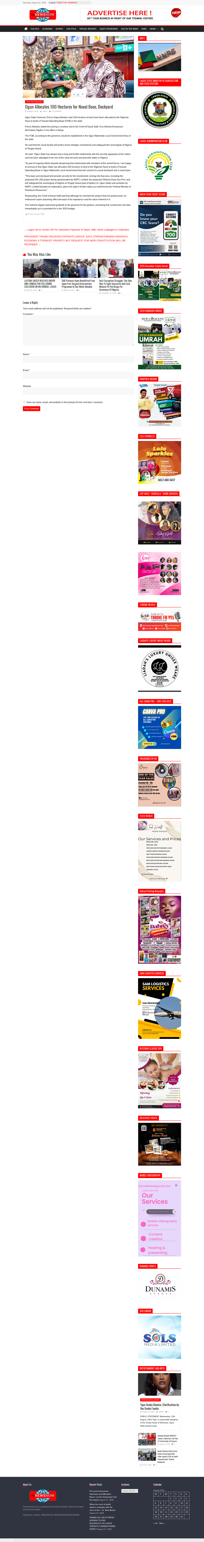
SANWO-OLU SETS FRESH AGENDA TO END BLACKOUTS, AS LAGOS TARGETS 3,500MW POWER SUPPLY (102, 1523)
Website (27, 386)
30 (176, 1517)
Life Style (71, 28)
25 (187, 1512)
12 (156, 1507)
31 (182, 1517)
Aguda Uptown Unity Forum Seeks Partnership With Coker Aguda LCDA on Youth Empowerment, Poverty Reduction (168, 1456)
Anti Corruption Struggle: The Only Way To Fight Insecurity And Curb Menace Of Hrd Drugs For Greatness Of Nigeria (115, 285)
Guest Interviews (109, 28)
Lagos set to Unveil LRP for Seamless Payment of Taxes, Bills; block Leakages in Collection (76, 229)
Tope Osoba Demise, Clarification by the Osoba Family (159, 1406)
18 (187, 1507)
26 (156, 1517)
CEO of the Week (129, 28)
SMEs (144, 28)
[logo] (43, 1490)
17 (182, 1507)
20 (161, 1512)
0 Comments (56, 111)
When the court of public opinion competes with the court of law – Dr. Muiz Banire (102, 1507)
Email (26, 370)
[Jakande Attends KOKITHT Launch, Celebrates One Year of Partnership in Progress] (147, 1434)
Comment (28, 314)
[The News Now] (26, 29)
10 (182, 1503)
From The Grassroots (34, 102)
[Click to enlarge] (159, 1055)
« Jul (155, 1523)
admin (45, 111)
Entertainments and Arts (150, 1400)
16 (176, 1507)
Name (26, 354)
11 (187, 1503)
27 (161, 1517)
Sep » (161, 1523)
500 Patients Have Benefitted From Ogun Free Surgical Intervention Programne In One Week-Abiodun (78, 283)
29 (171, 1517)
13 (161, 1507)
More (153, 28)
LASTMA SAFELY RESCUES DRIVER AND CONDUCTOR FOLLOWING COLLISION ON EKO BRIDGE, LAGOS (40, 283)
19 (156, 1512)
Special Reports (88, 28)
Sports (59, 28)
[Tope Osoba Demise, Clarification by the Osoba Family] (159, 1375)
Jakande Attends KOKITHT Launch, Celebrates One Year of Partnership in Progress (168, 1438)
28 (166, 1517)
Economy (47, 28)
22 (171, 1512)
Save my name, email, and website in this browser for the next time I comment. (65, 402)
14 (166, 1507)
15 (171, 1507)
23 (176, 1512)
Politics (35, 28)
